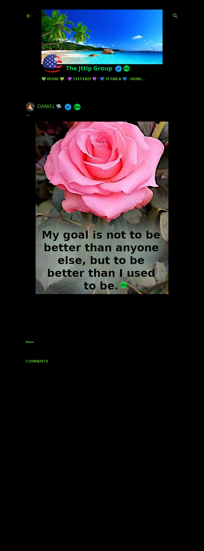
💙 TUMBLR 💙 (113, 78)
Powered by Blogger (106, 517)
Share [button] (30, 342)
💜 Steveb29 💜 (82, 78)
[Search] (175, 15)
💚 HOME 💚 (52, 78)
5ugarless (115, 527)
